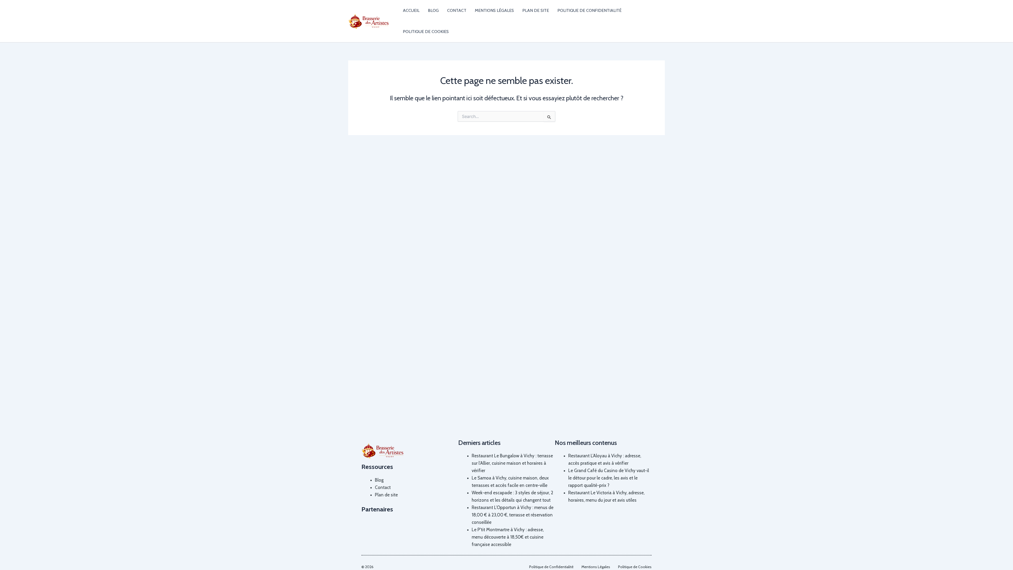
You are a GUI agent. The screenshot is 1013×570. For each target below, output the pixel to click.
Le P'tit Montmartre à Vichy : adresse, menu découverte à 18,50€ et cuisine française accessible (508, 537)
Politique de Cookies (426, 31)
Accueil (411, 10)
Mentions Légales (494, 10)
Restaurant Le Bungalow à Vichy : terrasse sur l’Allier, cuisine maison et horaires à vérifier (512, 463)
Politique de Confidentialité (589, 10)
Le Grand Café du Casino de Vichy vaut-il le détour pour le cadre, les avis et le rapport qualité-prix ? (608, 478)
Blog (433, 10)
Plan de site (535, 10)
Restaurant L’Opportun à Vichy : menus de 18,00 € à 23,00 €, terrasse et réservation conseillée (512, 515)
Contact (456, 10)
